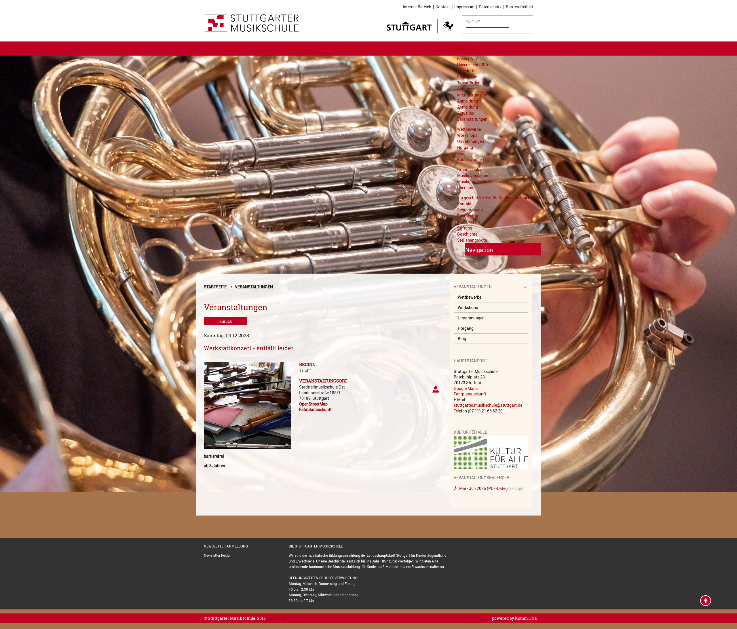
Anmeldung (467, 101)
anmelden (279, 618)
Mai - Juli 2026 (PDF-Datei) (483, 488)
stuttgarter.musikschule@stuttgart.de (488, 405)
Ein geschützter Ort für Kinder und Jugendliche (499, 197)
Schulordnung (470, 210)
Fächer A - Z (467, 58)
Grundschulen (470, 169)
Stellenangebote (472, 240)
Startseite (215, 286)
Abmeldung (467, 107)
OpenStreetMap (313, 404)
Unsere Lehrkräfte (473, 64)
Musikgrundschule (474, 181)
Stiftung (464, 228)
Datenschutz (490, 7)
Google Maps (466, 388)
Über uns (465, 187)
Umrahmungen (470, 141)
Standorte (466, 70)
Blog (461, 153)
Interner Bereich (417, 7)
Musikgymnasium (473, 175)
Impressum (464, 7)
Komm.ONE (526, 618)
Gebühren (466, 89)
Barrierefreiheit (519, 7)
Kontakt (443, 7)
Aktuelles (465, 113)
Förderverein (468, 222)
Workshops (467, 135)
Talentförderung (471, 83)
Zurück (225, 321)
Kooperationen (470, 159)
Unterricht (466, 48)
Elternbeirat (467, 216)
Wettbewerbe (469, 129)
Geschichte (467, 234)
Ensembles (467, 76)
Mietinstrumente (472, 95)
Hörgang (465, 147)
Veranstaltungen (472, 119)
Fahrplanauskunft (315, 409)
